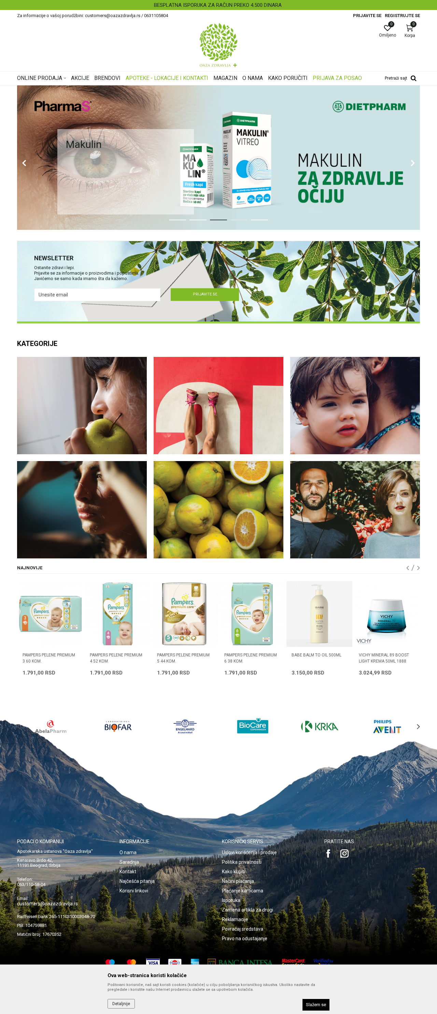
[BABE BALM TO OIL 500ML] (252, 614)
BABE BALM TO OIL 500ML (249, 655)
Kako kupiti (233, 871)
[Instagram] (344, 853)
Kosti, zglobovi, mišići (219, 405)
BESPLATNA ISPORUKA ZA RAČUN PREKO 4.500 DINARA (218, 5)
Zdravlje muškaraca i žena (355, 509)
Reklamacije (235, 919)
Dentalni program (82, 405)
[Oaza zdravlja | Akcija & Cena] (218, 45)
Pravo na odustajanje (244, 938)
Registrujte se (402, 15)
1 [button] (172, 223)
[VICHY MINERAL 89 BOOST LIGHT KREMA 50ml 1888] (319, 614)
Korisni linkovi (133, 890)
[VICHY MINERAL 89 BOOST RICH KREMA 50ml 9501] (387, 614)
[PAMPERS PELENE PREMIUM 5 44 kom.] (118, 614)
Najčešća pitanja (137, 881)
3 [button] (213, 223)
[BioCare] (252, 726)
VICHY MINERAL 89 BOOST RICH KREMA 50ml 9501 (384, 658)
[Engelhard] (185, 726)
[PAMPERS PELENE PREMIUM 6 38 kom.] (185, 614)
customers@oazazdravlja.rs (47, 903)
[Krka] (319, 726)
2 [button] (192, 223)
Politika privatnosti (242, 862)
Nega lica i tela (82, 509)
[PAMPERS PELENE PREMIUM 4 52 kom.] (50, 614)
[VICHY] (296, 641)
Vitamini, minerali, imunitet (218, 509)
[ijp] (218, 157)
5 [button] (254, 223)
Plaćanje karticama (242, 890)
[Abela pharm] (50, 726)
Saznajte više (151, 198)
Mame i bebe (355, 405)
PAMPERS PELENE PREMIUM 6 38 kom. (183, 658)
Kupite (91, 198)
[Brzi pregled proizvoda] (78, 633)
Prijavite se (205, 294)
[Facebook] (328, 853)
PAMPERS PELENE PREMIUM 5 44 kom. (116, 658)
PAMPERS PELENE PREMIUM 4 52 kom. (49, 658)
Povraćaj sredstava (242, 929)
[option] (218, 5)
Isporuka (231, 900)
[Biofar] (118, 726)
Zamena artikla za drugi (247, 910)
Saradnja (129, 862)
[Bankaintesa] (240, 963)
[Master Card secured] (294, 963)
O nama (128, 852)
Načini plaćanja (238, 881)
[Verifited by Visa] (324, 963)
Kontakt (127, 871)
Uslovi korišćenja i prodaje (249, 852)
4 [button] (233, 223)
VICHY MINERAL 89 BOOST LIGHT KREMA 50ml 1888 (317, 658)
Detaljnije (121, 1003)
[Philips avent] (387, 726)
